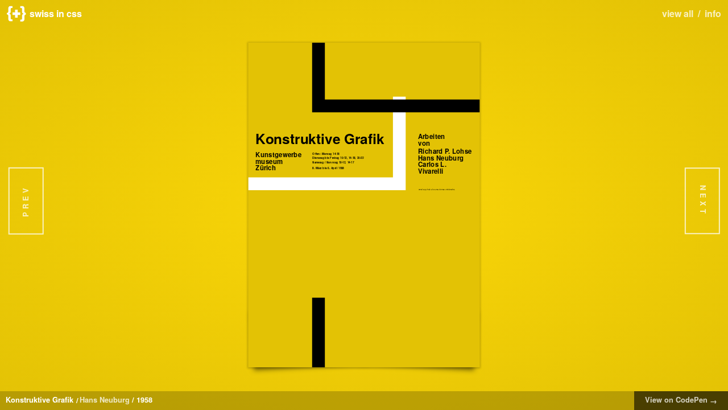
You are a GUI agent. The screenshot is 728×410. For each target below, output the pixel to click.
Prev (25, 201)
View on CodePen (681, 400)
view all (677, 13)
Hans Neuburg (105, 400)
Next (703, 200)
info (713, 13)
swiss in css (56, 13)
